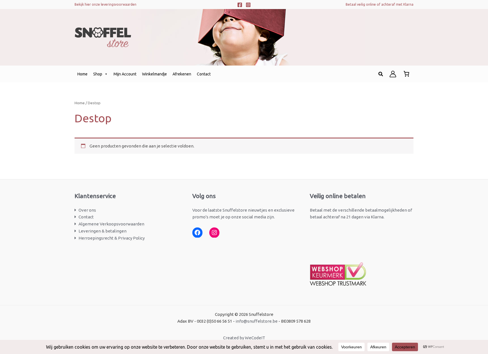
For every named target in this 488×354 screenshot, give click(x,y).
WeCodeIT (255, 337)
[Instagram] (248, 4)
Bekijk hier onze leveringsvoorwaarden (105, 4)
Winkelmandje (154, 74)
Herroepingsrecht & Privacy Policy (112, 238)
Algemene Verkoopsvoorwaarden (111, 223)
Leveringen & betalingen (103, 231)
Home (82, 74)
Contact (204, 74)
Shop (97, 74)
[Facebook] (239, 4)
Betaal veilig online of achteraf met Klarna (379, 4)
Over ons (87, 210)
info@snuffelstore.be (257, 321)
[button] (381, 74)
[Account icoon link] (392, 74)
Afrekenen (182, 74)
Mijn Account (125, 74)
